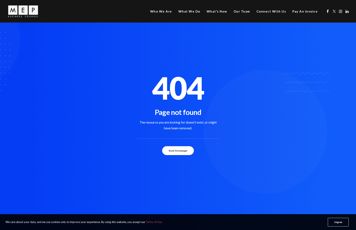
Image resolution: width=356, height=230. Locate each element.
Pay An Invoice (305, 11)
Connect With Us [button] (271, 11)
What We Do (189, 11)
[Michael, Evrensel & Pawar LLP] (30, 11)
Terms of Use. (154, 222)
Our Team (242, 11)
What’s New (217, 11)
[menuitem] (161, 11)
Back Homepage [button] (178, 150)
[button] (327, 11)
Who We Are (161, 11)
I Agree (338, 222)
